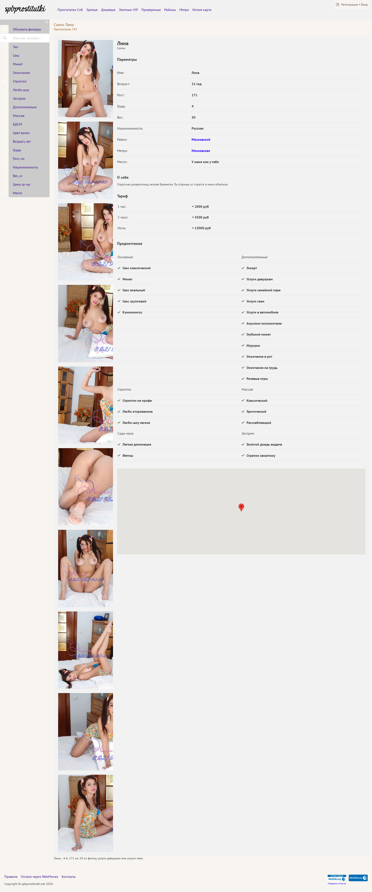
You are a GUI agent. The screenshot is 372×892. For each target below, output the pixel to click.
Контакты (69, 876)
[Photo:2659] (85, 242)
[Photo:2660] (85, 323)
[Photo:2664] (85, 650)
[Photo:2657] (85, 78)
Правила (10, 876)
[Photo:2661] (85, 405)
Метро (184, 10)
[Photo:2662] (85, 486)
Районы (170, 10)
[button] (241, 508)
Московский (201, 139)
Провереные (151, 10)
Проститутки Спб (70, 10)
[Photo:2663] (85, 568)
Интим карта (201, 10)
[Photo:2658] (85, 160)
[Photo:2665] (85, 731)
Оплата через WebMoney (39, 876)
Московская (201, 150)
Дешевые (108, 10)
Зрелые (92, 10)
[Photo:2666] (85, 813)
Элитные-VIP (128, 10)
